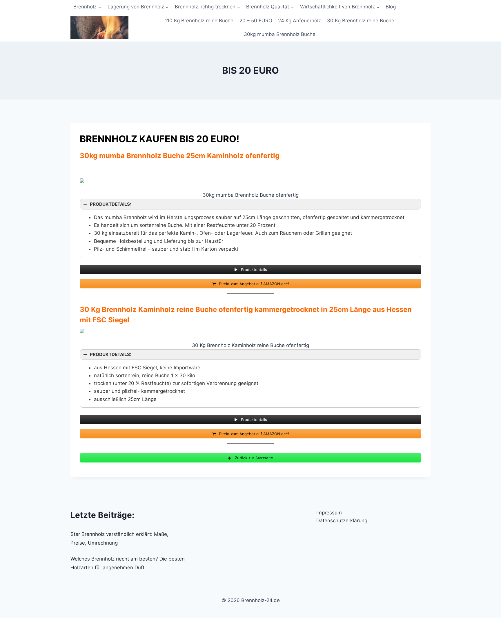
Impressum (329, 513)
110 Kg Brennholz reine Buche (199, 21)
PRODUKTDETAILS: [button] (110, 204)
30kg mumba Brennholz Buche (279, 34)
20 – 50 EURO (255, 21)
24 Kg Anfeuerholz (299, 21)
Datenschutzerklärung (341, 520)
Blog (391, 7)
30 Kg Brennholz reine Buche (360, 21)
